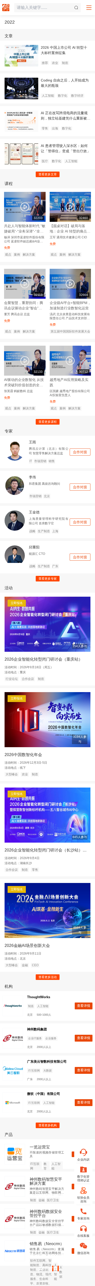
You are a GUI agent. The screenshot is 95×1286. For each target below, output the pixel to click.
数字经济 (77, 95)
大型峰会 (12, 774)
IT (30, 461)
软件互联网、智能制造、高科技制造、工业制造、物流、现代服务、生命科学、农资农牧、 (40, 1272)
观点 (8, 254)
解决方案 (29, 254)
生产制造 (44, 531)
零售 (45, 128)
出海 (55, 128)
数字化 (62, 95)
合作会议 (28, 679)
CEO (35, 965)
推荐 (45, 63)
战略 (32, 531)
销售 (52, 461)
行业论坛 (12, 679)
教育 (45, 1166)
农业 (55, 63)
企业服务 (50, 1038)
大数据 (47, 1070)
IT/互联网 (34, 1070)
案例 (17, 254)
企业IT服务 (35, 1038)
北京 (47, 496)
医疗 (45, 161)
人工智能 (48, 95)
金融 (25, 965)
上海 (55, 531)
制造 (65, 63)
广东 (55, 566)
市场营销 (40, 461)
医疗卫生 (53, 1200)
